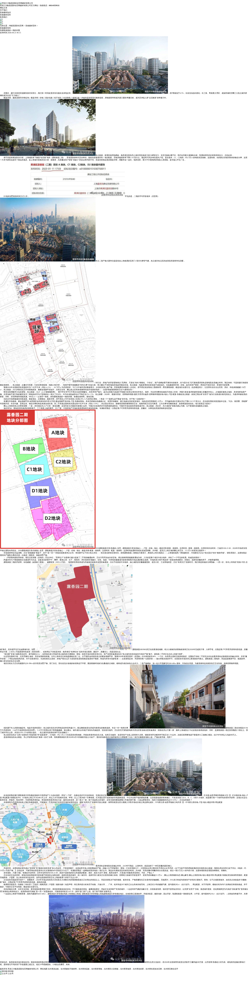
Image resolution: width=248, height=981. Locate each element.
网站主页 (3, 8)
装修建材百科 (5, 15)
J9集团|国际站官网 (16, 26)
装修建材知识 (5, 12)
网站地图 (43, 969)
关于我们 (3, 10)
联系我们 (3, 17)
